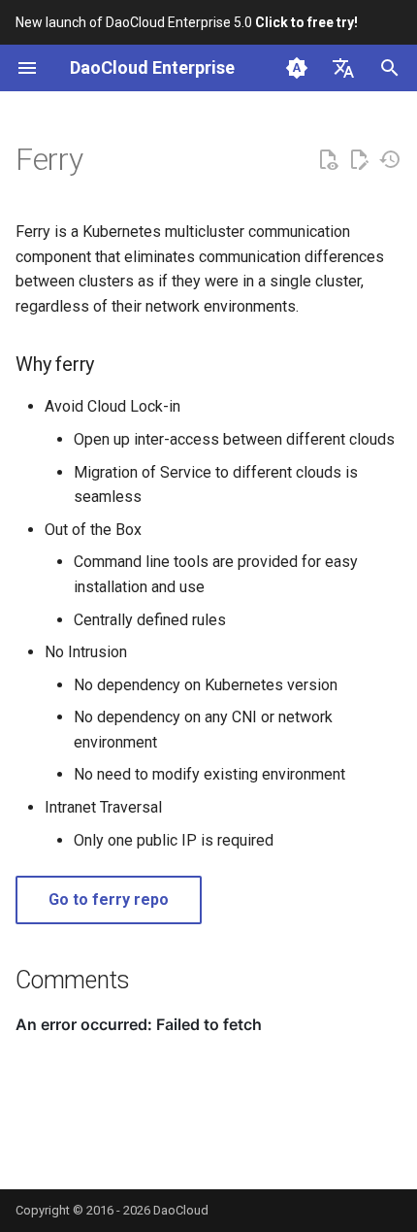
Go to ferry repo (108, 899)
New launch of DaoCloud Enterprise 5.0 (187, 22)
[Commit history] (389, 160)
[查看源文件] (327, 160)
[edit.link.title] (358, 160)
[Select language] (343, 68)
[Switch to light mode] (296, 68)
